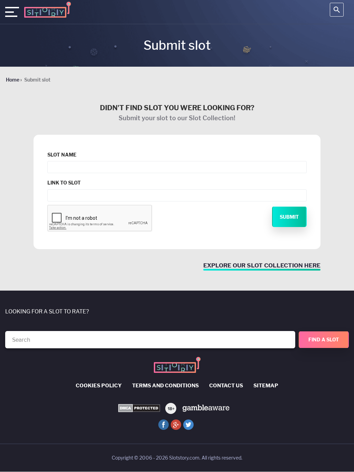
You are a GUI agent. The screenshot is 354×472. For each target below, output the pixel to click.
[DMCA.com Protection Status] (139, 408)
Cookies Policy (99, 386)
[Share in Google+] (176, 424)
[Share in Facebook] (163, 424)
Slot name (61, 155)
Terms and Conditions (165, 386)
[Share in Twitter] (188, 424)
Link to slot (64, 183)
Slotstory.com (184, 458)
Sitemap (265, 386)
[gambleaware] (205, 408)
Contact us (226, 386)
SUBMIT (289, 217)
